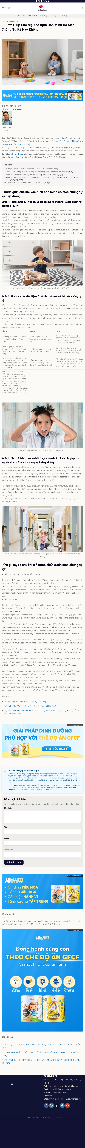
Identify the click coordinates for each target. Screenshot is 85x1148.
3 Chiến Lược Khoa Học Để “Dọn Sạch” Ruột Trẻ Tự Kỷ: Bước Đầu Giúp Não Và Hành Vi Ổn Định (41, 1046)
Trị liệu (54, 16)
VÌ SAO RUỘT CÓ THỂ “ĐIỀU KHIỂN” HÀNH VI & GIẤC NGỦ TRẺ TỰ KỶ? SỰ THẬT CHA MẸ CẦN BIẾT (41, 1061)
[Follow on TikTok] (41, 1)
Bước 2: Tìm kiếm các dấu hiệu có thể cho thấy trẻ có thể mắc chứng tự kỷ (34, 175)
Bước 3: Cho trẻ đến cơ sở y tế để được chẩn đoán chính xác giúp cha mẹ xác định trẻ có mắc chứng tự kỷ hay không (42, 178)
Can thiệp (44, 16)
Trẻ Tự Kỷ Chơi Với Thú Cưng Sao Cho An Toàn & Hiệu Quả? (30, 706)
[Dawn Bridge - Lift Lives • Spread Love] (42, 8)
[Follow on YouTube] (48, 1)
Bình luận (8, 808)
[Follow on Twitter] (62, 1105)
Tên (5, 827)
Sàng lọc (21, 16)
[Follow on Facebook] (36, 1)
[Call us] (46, 1)
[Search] (82, 8)
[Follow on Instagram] (39, 1)
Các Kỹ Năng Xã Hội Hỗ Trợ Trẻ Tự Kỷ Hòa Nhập (25, 701)
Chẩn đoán (32, 16)
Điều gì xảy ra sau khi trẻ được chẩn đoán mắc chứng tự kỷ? (27, 182)
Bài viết (5, 21)
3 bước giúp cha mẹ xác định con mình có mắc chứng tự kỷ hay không (31, 169)
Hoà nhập (64, 16)
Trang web (8, 850)
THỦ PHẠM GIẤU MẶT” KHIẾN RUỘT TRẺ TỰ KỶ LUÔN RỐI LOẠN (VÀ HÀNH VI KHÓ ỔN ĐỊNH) (40, 1054)
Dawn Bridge (18, 154)
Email (6, 838)
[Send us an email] (43, 1)
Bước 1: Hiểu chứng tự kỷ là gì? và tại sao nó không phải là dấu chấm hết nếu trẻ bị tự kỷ (39, 172)
